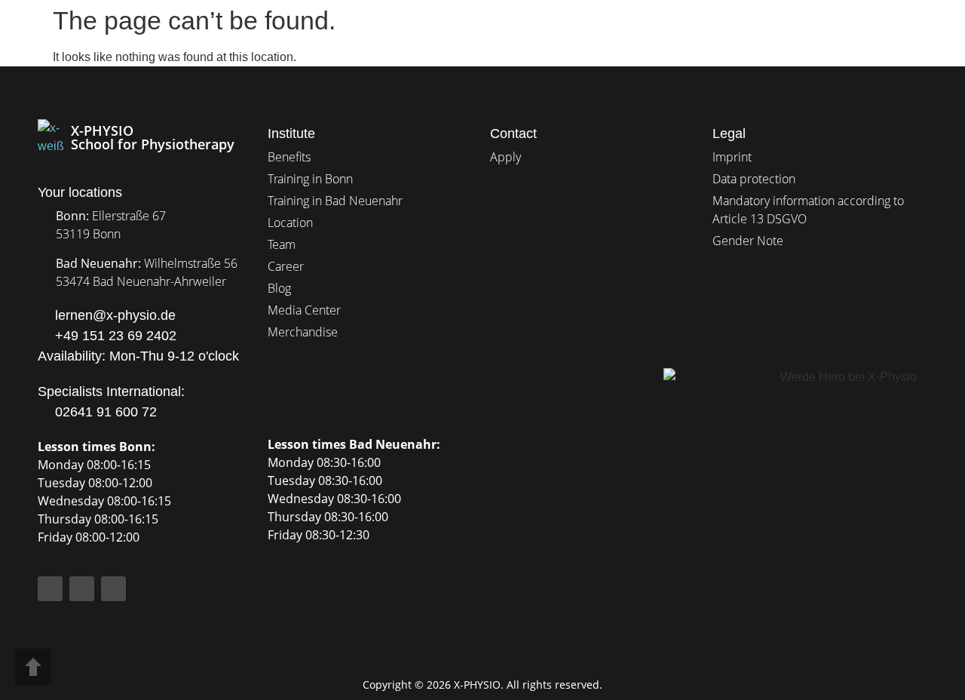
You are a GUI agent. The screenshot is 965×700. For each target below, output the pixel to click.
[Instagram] (81, 588)
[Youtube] (113, 588)
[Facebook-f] (50, 588)
